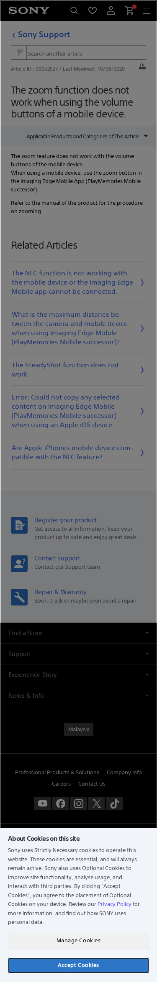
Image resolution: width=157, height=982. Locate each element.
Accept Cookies (78, 965)
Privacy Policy (114, 904)
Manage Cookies (78, 940)
